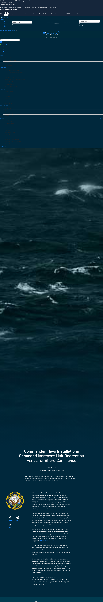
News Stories (12, 30)
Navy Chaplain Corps (10, 132)
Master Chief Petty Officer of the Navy (15, 79)
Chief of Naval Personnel (11, 82)
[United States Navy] (6, 18)
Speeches (7, 98)
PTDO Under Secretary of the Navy (14, 72)
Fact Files (7, 134)
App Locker (8, 125)
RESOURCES (3, 118)
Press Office (3, 30)
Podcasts (7, 130)
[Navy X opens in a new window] (4, 23)
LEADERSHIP (3, 68)
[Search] (59, 33)
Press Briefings (9, 91)
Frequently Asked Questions (12, 139)
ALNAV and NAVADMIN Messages (13, 141)
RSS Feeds (7, 137)
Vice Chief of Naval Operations (12, 77)
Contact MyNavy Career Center (13, 111)
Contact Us (8, 144)
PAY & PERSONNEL (4, 105)
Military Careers (9, 113)
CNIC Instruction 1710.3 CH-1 (48, 541)
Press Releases (9, 94)
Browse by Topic (9, 128)
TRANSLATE (3, 146)
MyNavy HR (8, 108)
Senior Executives (9, 84)
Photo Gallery (8, 121)
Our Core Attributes (10, 60)
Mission (7, 62)
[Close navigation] (1, 42)
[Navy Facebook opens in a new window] (4, 21)
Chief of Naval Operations (11, 75)
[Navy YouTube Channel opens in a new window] (5, 27)
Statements (8, 101)
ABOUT (2, 55)
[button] (51, 3)
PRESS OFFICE (3, 89)
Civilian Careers (9, 115)
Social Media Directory (10, 123)
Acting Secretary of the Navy (12, 70)
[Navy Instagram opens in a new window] (4, 25)
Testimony (7, 96)
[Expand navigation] (44, 33)
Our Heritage (8, 65)
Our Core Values (9, 58)
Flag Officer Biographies (11, 86)
